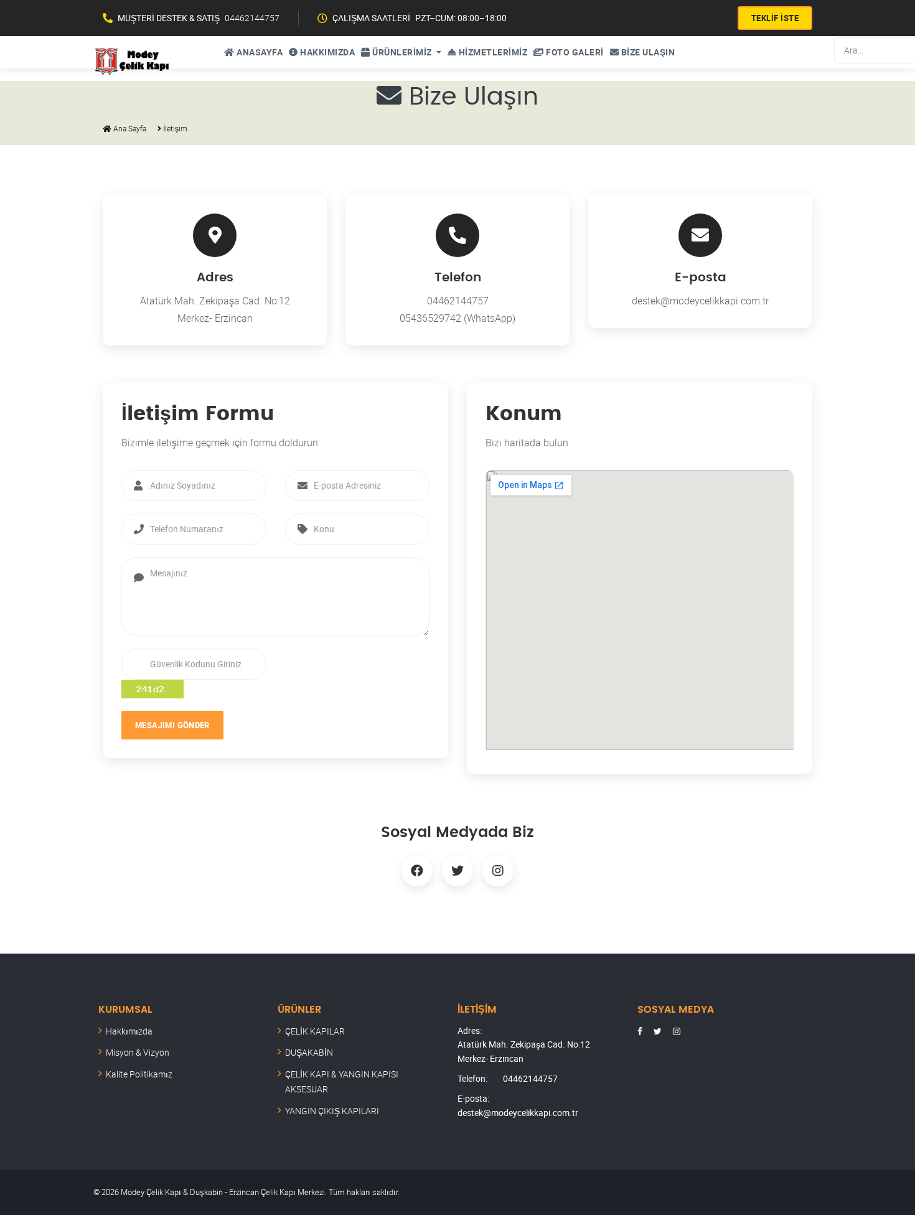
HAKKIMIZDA (326, 52)
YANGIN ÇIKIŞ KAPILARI (332, 1111)
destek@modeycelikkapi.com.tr (700, 300)
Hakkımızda (129, 1031)
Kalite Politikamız (139, 1074)
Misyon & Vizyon (137, 1052)
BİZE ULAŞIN (647, 52)
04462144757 (252, 18)
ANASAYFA (259, 52)
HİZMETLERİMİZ (491, 52)
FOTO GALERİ (574, 52)
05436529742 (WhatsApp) (457, 318)
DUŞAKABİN (309, 1052)
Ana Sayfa (128, 128)
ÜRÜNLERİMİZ (402, 52)
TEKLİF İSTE (775, 18)
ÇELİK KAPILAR (315, 1031)
